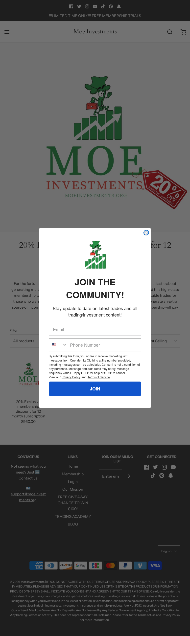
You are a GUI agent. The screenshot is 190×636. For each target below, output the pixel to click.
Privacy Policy (71, 377)
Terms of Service (99, 377)
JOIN (95, 389)
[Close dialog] (146, 232)
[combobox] (58, 345)
